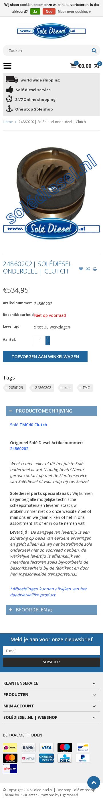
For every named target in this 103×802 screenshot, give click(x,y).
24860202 (43, 387)
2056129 (16, 387)
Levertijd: (12, 326)
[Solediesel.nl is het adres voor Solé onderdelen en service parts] (51, 30)
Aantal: (9, 339)
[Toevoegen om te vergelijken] (87, 269)
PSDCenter (28, 795)
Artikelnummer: (17, 303)
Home (8, 121)
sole (67, 387)
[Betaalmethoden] (10, 747)
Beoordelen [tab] (34, 610)
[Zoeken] (94, 50)
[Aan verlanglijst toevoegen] (81, 269)
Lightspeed (69, 795)
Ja (35, 12)
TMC (86, 387)
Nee (49, 12)
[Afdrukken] (94, 269)
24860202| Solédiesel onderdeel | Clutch (52, 121)
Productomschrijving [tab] (44, 411)
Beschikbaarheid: (17, 314)
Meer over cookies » (74, 12)
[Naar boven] (93, 782)
